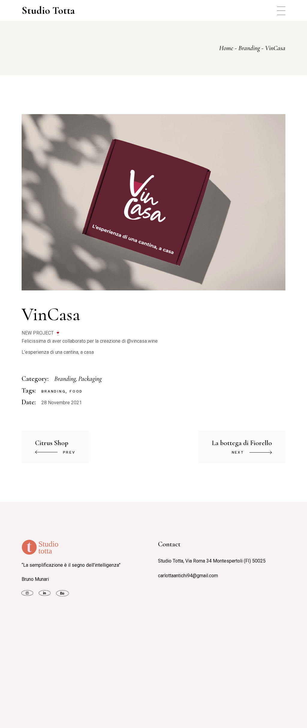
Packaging (90, 379)
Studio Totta (48, 10)
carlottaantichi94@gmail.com (188, 575)
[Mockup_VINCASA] (154, 202)
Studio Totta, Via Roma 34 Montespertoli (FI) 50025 (212, 561)
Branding (65, 379)
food (76, 391)
